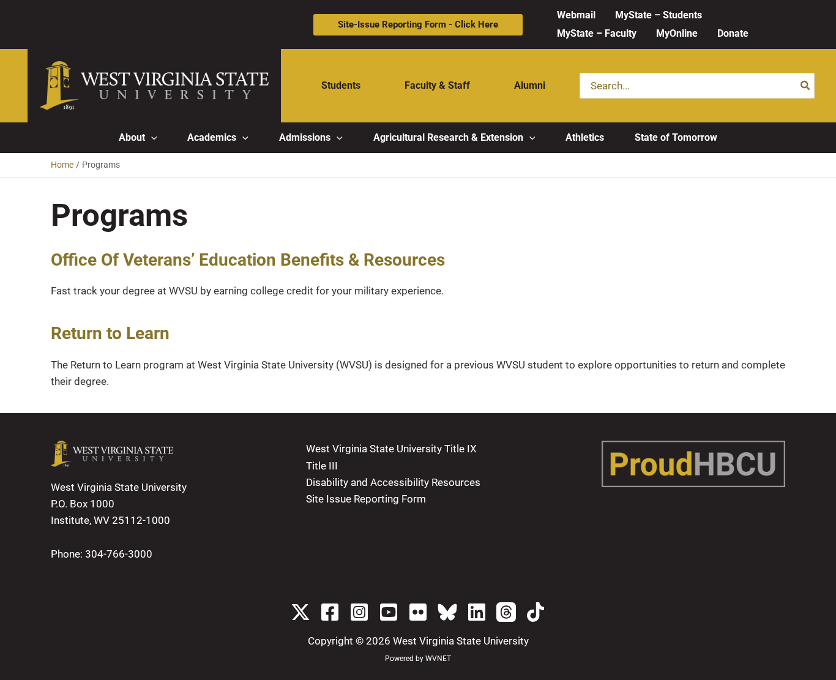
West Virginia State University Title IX (391, 449)
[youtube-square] (388, 612)
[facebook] (330, 612)
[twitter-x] (300, 612)
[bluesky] (447, 612)
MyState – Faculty (596, 33)
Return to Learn (110, 333)
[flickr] (418, 612)
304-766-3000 (118, 554)
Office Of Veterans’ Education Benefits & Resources (248, 260)
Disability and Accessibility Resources (393, 482)
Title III (322, 466)
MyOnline (677, 33)
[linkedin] (477, 612)
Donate (732, 33)
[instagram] (359, 612)
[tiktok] (535, 612)
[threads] (506, 612)
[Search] (805, 85)
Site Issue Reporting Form (366, 499)
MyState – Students (658, 15)
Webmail (576, 15)
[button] (418, 24)
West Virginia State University (461, 641)
